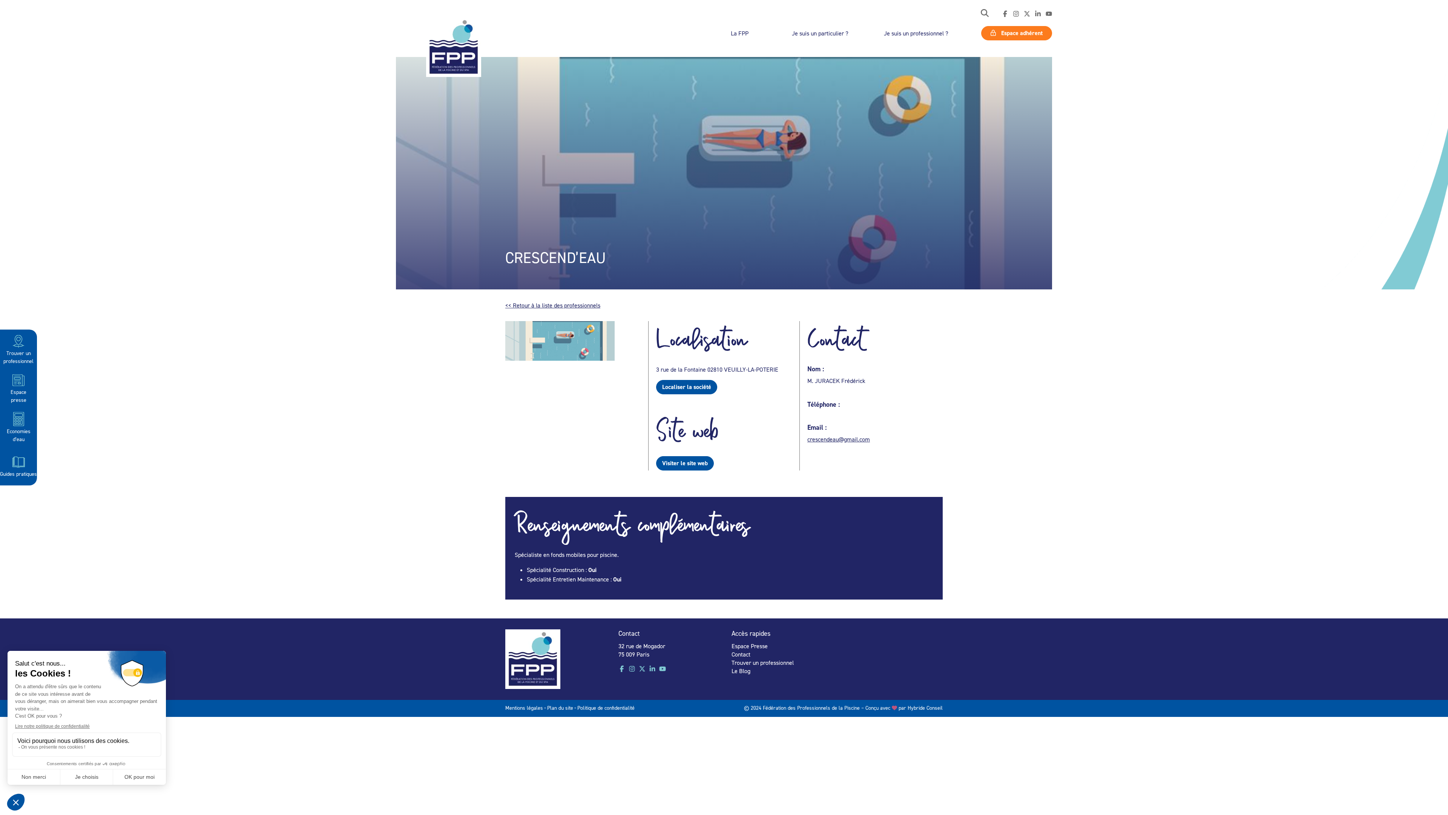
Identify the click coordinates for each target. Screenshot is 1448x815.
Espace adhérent (1021, 33)
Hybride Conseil (925, 707)
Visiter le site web (685, 463)
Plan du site (560, 707)
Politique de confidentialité (606, 707)
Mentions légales (524, 707)
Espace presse (18, 396)
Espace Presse (750, 646)
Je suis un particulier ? (820, 33)
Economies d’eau (19, 434)
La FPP (740, 33)
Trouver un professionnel (18, 357)
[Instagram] (1016, 14)
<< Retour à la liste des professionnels (552, 305)
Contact (741, 654)
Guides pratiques (18, 474)
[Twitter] (1027, 14)
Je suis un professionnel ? (916, 33)
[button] (985, 13)
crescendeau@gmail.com (838, 439)
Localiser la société (686, 387)
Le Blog (741, 671)
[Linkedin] (1038, 14)
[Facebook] (1005, 14)
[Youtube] (1049, 14)
